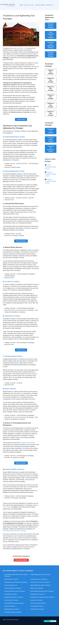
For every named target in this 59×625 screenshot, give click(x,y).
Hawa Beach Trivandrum (10, 594)
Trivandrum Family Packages (50, 139)
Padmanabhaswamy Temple (15, 137)
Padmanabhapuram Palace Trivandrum (40, 574)
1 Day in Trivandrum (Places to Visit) (50, 167)
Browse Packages (21, 241)
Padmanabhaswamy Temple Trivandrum (14, 591)
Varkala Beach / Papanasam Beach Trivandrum (42, 597)
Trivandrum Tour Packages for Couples (50, 149)
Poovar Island (7, 507)
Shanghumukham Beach (14, 356)
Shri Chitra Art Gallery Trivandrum (12, 612)
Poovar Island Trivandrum (36, 606)
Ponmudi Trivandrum (9, 606)
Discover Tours (21, 119)
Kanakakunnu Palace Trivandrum (38, 579)
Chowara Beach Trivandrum (11, 600)
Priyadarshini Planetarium (27, 442)
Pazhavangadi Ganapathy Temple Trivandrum (42, 591)
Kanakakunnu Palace (12, 316)
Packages (51, 72)
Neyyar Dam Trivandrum (36, 600)
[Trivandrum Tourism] (7, 5)
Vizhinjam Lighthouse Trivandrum (12, 588)
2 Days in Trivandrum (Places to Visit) (50, 174)
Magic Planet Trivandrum (36, 588)
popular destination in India (20, 48)
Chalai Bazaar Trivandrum (37, 609)
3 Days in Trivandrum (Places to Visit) (50, 181)
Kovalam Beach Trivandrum (37, 594)
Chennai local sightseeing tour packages (14, 530)
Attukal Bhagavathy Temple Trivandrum (40, 585)
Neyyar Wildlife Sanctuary (14, 469)
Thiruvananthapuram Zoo (10, 585)
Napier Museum (10, 388)
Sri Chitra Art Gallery (12, 281)
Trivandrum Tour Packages (50, 35)
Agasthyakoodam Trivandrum (11, 609)
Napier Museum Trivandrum (11, 579)
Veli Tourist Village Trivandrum (38, 603)
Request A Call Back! (21, 560)
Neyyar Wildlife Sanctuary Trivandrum (14, 603)
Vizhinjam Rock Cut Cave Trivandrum (40, 582)
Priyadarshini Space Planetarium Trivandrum (15, 582)
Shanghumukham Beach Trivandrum (13, 597)
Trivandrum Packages (50, 25)
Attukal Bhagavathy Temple (15, 171)
